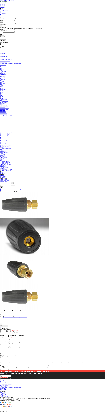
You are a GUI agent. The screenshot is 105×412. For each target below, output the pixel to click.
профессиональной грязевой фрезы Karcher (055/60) (15, 317)
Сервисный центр (3, 181)
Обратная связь (3, 176)
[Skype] (8, 402)
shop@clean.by (2, 7)
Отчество (2, 35)
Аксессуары (2, 383)
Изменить (2, 36)
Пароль (1, 20)
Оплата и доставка (3, 179)
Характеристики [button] (3, 361)
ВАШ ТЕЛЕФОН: (3, 356)
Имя (1, 34)
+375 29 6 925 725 (2, 5)
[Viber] (6, 402)
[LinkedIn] (5, 402)
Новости (1, 172)
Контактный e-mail (3, 30)
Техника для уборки (3, 382)
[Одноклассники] (2, 402)
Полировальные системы (4, 385)
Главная (1, 188)
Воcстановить (3, 24)
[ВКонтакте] (0, 402)
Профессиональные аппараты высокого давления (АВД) (10, 381)
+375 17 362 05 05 (2, 6)
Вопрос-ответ (2, 173)
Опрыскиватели (3, 388)
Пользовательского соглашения (16, 378)
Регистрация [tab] (2, 16)
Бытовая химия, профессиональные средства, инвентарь (10, 387)
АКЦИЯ (1, 390)
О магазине (2, 175)
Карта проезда (2, 177)
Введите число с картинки (5, 357)
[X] (3, 402)
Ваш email (2, 18)
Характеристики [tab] (3, 360)
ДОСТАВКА (2, 327)
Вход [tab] (1, 15)
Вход (1, 21)
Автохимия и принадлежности (6, 384)
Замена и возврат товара (4, 180)
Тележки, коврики (3, 386)
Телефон (1, 31)
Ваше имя (2, 355)
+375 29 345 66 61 (2, 4)
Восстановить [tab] (2, 17)
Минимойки (2, 380)
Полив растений (3, 389)
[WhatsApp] (9, 402)
